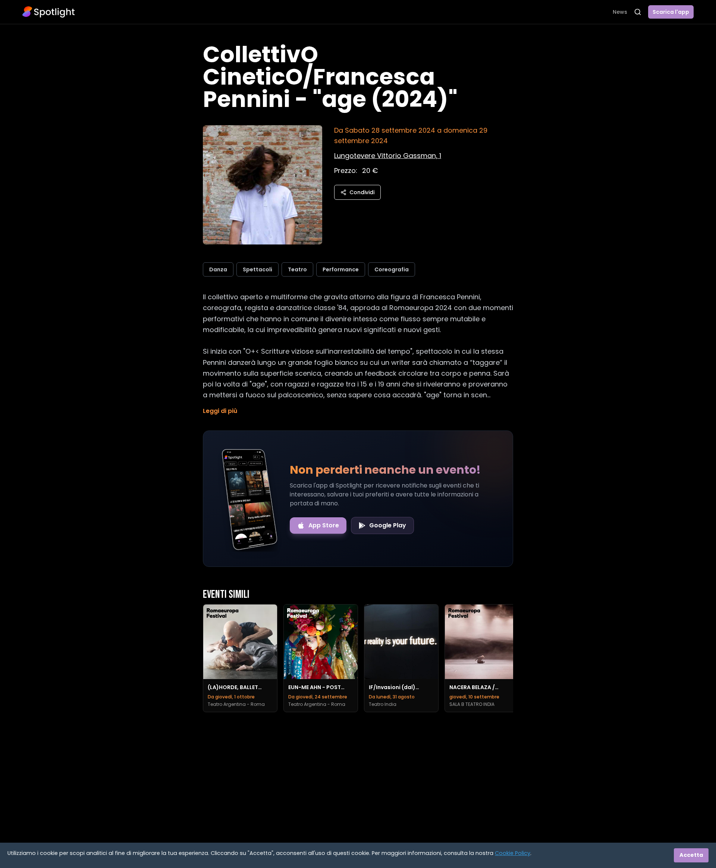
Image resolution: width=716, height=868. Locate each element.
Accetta (691, 855)
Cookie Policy (512, 853)
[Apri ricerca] (637, 11)
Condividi (361, 192)
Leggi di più (220, 411)
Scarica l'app (671, 12)
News (620, 12)
